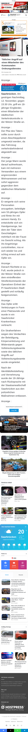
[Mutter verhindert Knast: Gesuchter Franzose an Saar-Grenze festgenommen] (6, 617)
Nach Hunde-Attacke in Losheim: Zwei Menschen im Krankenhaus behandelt (6, 500)
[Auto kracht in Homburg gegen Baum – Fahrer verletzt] (6, 600)
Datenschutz (20, 721)
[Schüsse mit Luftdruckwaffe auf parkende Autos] (7, 634)
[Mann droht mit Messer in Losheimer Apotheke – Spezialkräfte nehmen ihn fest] (6, 608)
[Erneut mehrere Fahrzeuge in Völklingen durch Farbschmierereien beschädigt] (21, 635)
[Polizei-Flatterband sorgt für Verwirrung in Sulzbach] (7, 510)
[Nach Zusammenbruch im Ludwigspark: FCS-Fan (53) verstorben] (21, 510)
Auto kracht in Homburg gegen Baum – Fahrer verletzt (17, 600)
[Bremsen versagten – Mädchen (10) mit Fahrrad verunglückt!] (7, 655)
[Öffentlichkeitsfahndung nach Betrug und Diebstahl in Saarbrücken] (21, 656)
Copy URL (14, 410)
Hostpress (15, 719)
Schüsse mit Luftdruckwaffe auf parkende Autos (6, 640)
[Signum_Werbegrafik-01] (14, 28)
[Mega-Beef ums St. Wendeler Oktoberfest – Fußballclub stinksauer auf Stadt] (6, 591)
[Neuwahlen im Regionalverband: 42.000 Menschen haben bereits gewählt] (21, 490)
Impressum (13, 721)
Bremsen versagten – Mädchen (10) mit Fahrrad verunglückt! (6, 662)
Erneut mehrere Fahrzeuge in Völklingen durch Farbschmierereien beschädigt (20, 644)
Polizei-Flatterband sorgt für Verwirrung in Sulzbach (7, 517)
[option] (14, 424)
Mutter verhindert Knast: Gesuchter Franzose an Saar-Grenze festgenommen (18, 616)
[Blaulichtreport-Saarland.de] (14, 15)
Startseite (7, 721)
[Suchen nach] (26, 15)
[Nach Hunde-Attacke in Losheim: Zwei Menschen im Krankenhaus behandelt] (7, 491)
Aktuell (6, 422)
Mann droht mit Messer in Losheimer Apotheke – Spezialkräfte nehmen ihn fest (13, 428)
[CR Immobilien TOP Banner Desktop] (14, 7)
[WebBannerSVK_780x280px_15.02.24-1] (14, 90)
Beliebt (7, 575)
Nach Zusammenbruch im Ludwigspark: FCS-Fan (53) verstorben (21, 517)
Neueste (21, 575)
